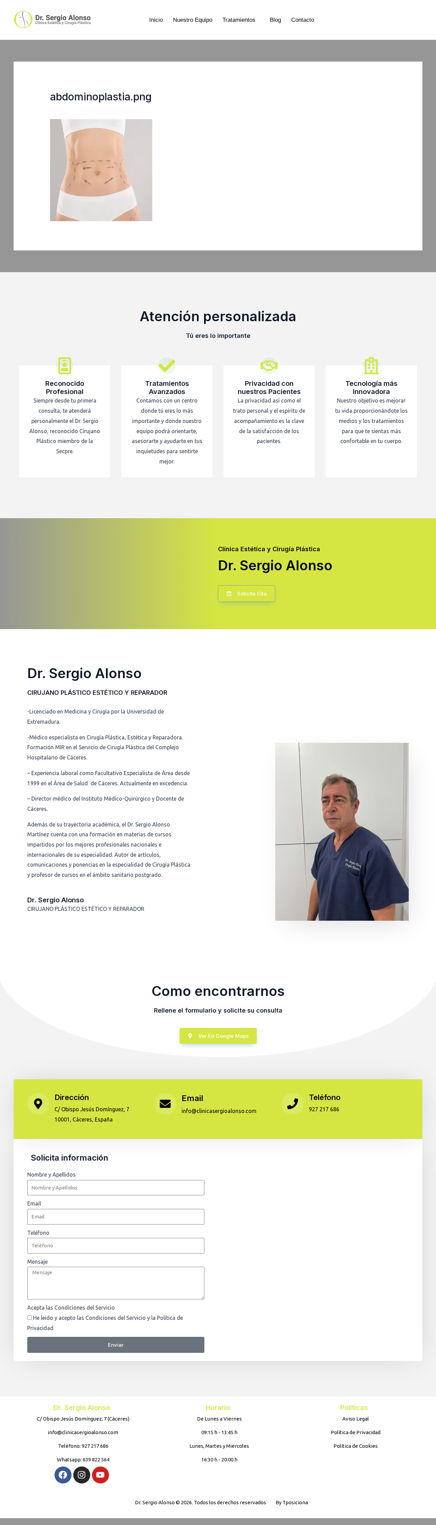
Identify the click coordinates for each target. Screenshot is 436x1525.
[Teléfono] (292, 1104)
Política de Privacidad (81, 1328)
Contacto (302, 20)
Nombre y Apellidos (51, 1174)
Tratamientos (238, 20)
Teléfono (325, 1097)
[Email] (165, 1104)
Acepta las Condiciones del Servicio (71, 1308)
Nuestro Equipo (192, 20)
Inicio (156, 20)
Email (192, 1098)
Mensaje (37, 1262)
